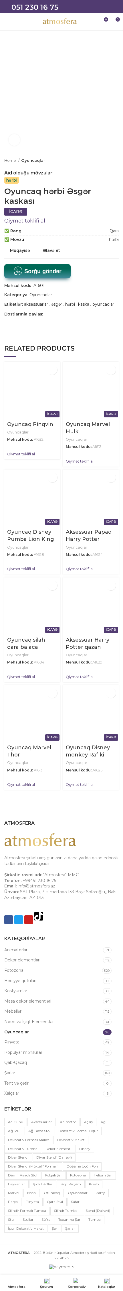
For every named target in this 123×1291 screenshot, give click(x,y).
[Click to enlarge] (14, 140)
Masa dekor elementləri (27, 1001)
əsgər (56, 304)
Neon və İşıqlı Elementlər (29, 1021)
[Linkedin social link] (74, 314)
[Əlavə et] (52, 370)
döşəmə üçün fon (82, 1166)
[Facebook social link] (47, 314)
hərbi (11, 180)
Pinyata (11, 1042)
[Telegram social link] (87, 314)
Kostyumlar (15, 990)
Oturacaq (52, 1193)
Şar (54, 1228)
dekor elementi (58, 1149)
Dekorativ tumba (22, 1149)
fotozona (78, 1175)
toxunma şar (69, 1219)
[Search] (93, 21)
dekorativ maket (71, 1140)
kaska (83, 304)
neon (31, 1193)
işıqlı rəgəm (70, 1184)
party (100, 1193)
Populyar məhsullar (23, 1052)
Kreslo (94, 1184)
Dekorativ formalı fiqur (78, 1131)
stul (11, 1219)
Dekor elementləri (22, 960)
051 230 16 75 (34, 7)
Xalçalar (11, 1093)
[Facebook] (8, 919)
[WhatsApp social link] (80, 314)
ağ (103, 1122)
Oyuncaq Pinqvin (30, 424)
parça (13, 1201)
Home (10, 160)
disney (84, 1149)
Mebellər (12, 1011)
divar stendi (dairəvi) (54, 1157)
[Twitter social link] (54, 314)
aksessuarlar (36, 304)
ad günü (15, 1122)
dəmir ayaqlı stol (22, 1175)
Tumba (94, 1219)
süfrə (45, 1219)
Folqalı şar (53, 1175)
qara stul (55, 1201)
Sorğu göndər (42, 271)
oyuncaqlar (103, 304)
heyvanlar (16, 1184)
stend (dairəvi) (98, 1210)
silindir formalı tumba (27, 1210)
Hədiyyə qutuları (20, 980)
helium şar (103, 1175)
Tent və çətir (16, 1083)
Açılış (88, 1122)
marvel (13, 1193)
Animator (68, 1122)
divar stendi (18, 1157)
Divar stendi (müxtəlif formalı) (33, 1166)
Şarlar (9, 1072)
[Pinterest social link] (67, 314)
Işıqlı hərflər (42, 1184)
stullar (28, 1219)
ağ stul (14, 1131)
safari (75, 1201)
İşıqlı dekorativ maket (26, 1228)
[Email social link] (60, 314)
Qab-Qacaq (15, 1062)
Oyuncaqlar (33, 160)
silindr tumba (66, 1210)
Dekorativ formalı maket (28, 1140)
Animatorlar (15, 949)
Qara (114, 230)
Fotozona (13, 970)
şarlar (70, 1228)
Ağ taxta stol (39, 1131)
